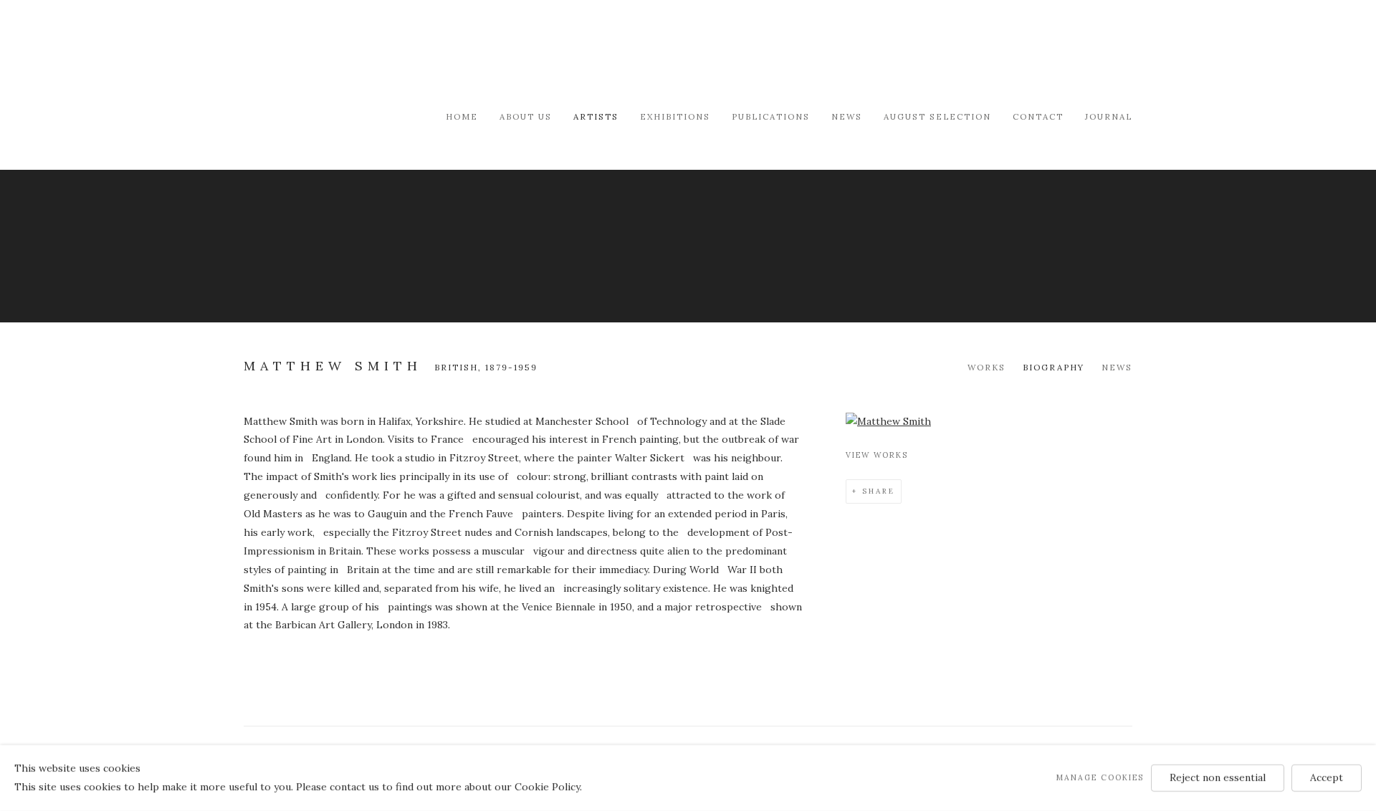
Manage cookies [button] (1100, 777)
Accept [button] (1326, 777)
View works (877, 455)
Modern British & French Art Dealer (365, 53)
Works (986, 367)
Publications (771, 116)
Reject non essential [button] (1218, 777)
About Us (526, 116)
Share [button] (878, 491)
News (846, 116)
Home (462, 116)
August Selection (937, 116)
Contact (1038, 116)
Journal (1108, 116)
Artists (595, 116)
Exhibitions (675, 116)
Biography (1053, 367)
